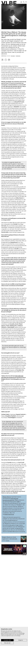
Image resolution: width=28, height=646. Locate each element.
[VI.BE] (8, 3)
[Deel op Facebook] (2, 60)
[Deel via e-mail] (9, 60)
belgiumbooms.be (9, 514)
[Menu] (26, 2)
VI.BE (18, 501)
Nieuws (7, 540)
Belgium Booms (7, 496)
